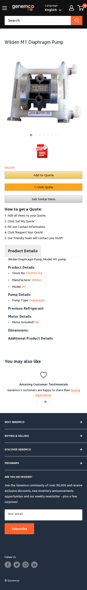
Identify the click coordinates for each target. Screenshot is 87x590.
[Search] (76, 20)
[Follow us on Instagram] (25, 564)
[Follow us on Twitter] (16, 564)
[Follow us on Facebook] (8, 564)
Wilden (10, 167)
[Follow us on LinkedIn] (34, 564)
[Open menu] (4, 8)
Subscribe (19, 529)
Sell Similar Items (43, 199)
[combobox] (38, 20)
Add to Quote (43, 175)
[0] (81, 8)
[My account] (71, 7)
